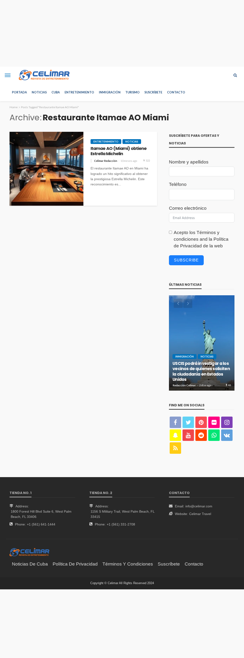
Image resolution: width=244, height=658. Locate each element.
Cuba (55, 92)
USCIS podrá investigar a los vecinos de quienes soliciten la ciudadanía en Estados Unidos (201, 371)
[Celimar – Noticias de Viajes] (29, 552)
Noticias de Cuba (30, 563)
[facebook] (175, 422)
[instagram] (226, 422)
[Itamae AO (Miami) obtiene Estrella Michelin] (46, 169)
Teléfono (178, 184)
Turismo (132, 92)
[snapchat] (175, 435)
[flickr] (214, 422)
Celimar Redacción (105, 160)
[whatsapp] (214, 435)
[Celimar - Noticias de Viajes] (44, 75)
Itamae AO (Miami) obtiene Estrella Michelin (119, 151)
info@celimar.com (198, 506)
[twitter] (188, 422)
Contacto (176, 92)
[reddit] (201, 435)
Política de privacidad (75, 563)
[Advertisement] (122, 33)
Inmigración (110, 92)
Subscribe (186, 260)
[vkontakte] (226, 435)
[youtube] (188, 435)
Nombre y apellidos (188, 161)
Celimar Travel (200, 514)
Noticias (39, 92)
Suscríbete (153, 92)
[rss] (175, 448)
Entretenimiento (79, 92)
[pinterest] (201, 422)
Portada (19, 92)
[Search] (235, 75)
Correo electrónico (188, 208)
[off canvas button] (7, 75)
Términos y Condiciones (127, 563)
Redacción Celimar (184, 385)
